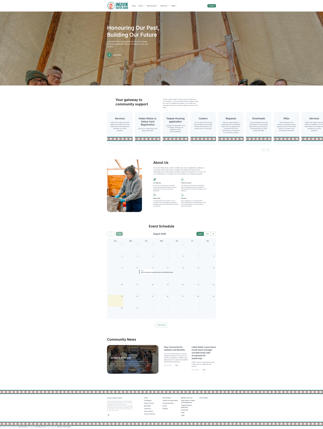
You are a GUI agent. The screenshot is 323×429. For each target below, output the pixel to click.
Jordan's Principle (120, 357)
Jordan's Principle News (170, 400)
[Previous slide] (263, 149)
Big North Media (23, 426)
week (207, 234)
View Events (161, 325)
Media (173, 6)
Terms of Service (149, 414)
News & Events (151, 6)
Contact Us (147, 408)
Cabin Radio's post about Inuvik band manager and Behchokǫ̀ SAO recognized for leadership (204, 353)
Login (183, 415)
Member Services (186, 398)
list (213, 234)
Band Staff (156, 198)
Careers (203, 118)
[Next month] (113, 234)
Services (120, 118)
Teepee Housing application (186, 406)
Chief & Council (186, 183)
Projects (165, 408)
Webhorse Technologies (64, 426)
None (176, 365)
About (140, 6)
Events (165, 406)
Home (134, 6)
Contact (211, 5)
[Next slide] (268, 149)
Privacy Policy (148, 411)
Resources (163, 6)
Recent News (167, 398)
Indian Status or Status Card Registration (148, 121)
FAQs (286, 118)
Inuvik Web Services (40, 426)
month (200, 234)
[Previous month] (109, 234)
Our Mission (157, 183)
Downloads (258, 118)
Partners (184, 198)
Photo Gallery (204, 398)
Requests (231, 118)
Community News (168, 403)
